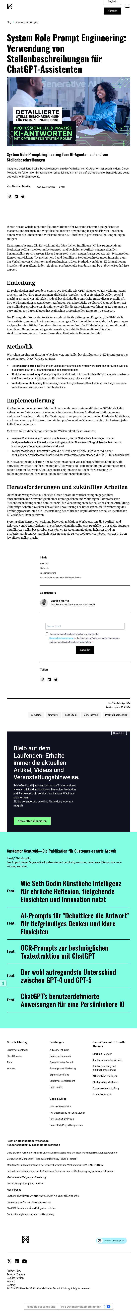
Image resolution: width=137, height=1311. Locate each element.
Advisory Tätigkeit (59, 1050)
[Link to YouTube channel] (24, 1261)
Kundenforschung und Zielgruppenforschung (104, 1068)
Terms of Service (16, 1274)
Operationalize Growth (62, 1062)
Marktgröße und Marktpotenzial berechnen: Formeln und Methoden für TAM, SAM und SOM (55, 1165)
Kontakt (112, 11)
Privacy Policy (14, 1271)
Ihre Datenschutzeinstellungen (81, 1306)
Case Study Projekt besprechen (66, 1125)
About (10, 1062)
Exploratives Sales (59, 1074)
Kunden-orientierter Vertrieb (107, 1060)
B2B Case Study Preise (62, 1119)
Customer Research (60, 1056)
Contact (11, 1285)
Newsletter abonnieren (32, 821)
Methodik (44, 568)
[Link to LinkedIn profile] (17, 1261)
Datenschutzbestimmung (61, 638)
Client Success (14, 1056)
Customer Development (62, 1081)
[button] (126, 6)
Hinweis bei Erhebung (41, 1306)
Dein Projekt (56, 1087)
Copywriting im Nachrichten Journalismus (29, 1202)
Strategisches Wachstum (106, 1082)
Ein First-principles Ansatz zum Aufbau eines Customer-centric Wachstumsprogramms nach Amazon (60, 1171)
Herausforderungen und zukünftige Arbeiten (60, 577)
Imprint (10, 1281)
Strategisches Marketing (63, 1068)
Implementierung (48, 572)
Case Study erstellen (61, 1106)
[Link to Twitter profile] (9, 1261)
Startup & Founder (102, 1054)
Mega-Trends (14, 1189)
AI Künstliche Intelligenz (105, 1076)
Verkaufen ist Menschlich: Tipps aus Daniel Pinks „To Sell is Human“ (42, 1159)
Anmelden (85, 650)
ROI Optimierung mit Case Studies (68, 1112)
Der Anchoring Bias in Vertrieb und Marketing (30, 1214)
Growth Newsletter (102, 1094)
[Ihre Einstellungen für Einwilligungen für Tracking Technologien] (3, 983)
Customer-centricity (17, 1050)
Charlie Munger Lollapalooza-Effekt (25, 1183)
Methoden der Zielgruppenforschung (26, 1177)
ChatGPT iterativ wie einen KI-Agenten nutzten (31, 1208)
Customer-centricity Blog (106, 1088)
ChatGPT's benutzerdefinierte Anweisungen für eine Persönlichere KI (43, 1196)
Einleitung (44, 563)
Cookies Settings (16, 1278)
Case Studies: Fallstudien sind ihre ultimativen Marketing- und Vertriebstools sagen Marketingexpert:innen (62, 1152)
